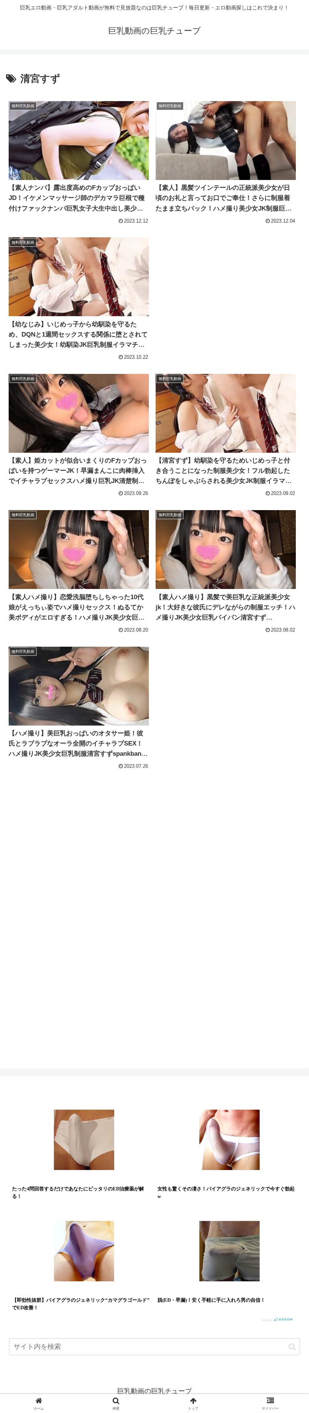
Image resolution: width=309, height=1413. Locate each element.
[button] (292, 1346)
